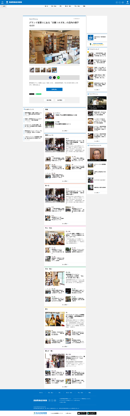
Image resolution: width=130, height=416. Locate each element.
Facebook (117, 2)
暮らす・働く (68, 6)
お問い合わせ (77, 400)
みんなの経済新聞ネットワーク (40, 413)
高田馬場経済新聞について (65, 398)
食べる (46, 6)
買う (61, 6)
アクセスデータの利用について (66, 400)
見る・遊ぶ (53, 6)
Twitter (120, 2)
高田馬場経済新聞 (14, 2)
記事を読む (54, 89)
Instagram (123, 2)
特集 (84, 6)
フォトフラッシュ (33, 19)
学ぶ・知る (77, 6)
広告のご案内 (63, 402)
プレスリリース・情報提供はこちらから (82, 398)
